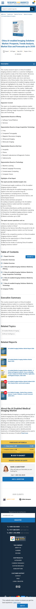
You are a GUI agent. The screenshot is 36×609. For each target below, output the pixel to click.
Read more (24, 433)
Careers (18, 550)
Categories (18, 560)
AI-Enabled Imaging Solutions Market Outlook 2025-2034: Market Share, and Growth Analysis (21, 382)
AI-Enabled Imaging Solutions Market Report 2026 (21, 348)
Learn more (16, 602)
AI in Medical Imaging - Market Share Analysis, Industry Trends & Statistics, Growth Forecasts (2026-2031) (20, 394)
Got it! (22, 606)
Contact (18, 576)
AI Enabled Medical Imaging (10, 331)
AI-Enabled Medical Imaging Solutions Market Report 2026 (20, 360)
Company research (18, 563)
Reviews (17, 553)
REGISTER (18, 520)
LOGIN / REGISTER (18, 581)
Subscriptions (18, 568)
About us (18, 547)
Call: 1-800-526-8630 (18, 475)
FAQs (18, 578)
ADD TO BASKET (18, 456)
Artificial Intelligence (8, 334)
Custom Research (18, 566)
